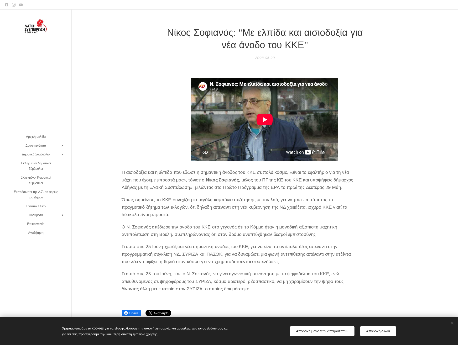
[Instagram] (14, 5)
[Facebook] (7, 5)
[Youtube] (21, 5)
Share (133, 313)
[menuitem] (35, 136)
